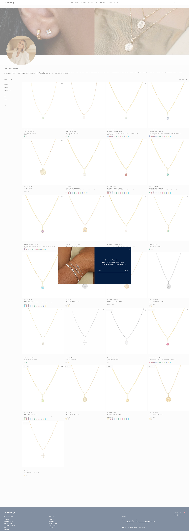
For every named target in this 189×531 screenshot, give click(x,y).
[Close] (129, 249)
